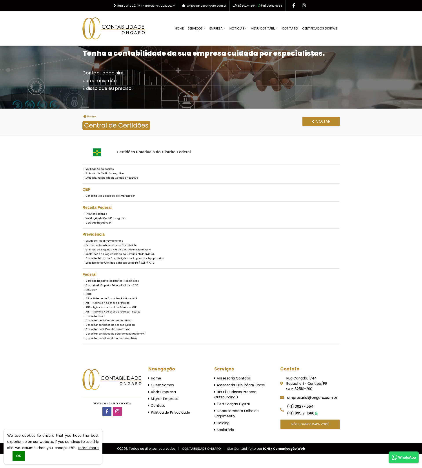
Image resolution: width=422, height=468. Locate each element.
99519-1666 (271, 5)
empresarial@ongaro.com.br (206, 5)
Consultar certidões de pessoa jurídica (110, 325)
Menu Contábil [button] (263, 28)
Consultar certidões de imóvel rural (107, 329)
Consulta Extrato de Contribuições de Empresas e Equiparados (124, 258)
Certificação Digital (233, 404)
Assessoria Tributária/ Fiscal (240, 385)
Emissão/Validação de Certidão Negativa (111, 177)
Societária (225, 429)
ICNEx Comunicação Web (284, 448)
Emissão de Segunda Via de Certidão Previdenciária (118, 249)
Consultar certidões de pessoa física (108, 320)
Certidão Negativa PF (98, 222)
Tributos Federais (96, 214)
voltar (322, 121)
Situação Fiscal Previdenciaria (104, 240)
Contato (290, 28)
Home (179, 28)
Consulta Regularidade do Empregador (110, 196)
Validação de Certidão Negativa (105, 218)
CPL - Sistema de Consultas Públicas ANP (111, 298)
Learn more (88, 447)
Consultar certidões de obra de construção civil (115, 333)
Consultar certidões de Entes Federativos (111, 338)
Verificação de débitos (99, 169)
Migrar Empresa (164, 398)
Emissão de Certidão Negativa (104, 173)
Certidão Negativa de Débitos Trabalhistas (112, 281)
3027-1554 (246, 5)
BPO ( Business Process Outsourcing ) (235, 394)
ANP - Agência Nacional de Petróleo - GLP (110, 307)
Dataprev (91, 289)
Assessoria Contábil (233, 378)
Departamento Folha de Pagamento (236, 413)
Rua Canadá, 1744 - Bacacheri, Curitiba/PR (146, 5)
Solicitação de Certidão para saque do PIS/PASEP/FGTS (119, 263)
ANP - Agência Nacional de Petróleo (107, 303)
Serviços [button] (195, 28)
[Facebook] (293, 5)
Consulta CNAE (94, 316)
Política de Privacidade (170, 412)
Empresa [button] (216, 28)
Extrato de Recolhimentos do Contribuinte (111, 245)
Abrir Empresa (163, 391)
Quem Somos (162, 385)
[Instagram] (303, 5)
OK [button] (18, 455)
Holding (222, 422)
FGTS (88, 294)
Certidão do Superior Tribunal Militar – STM (111, 285)
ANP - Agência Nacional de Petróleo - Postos (112, 311)
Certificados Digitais (319, 28)
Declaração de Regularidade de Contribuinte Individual (120, 254)
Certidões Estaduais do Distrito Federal (154, 152)
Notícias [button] (236, 28)
